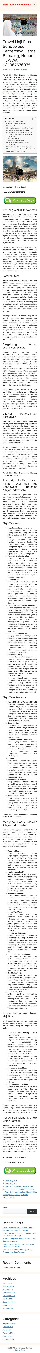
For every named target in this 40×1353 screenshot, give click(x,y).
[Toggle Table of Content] (33, 118)
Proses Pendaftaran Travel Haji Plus (19, 147)
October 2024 (8, 1299)
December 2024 (9, 1293)
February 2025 (8, 1286)
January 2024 (8, 1308)
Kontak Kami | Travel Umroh (15, 121)
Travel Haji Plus (11, 1181)
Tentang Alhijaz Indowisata (17, 124)
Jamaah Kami (12, 126)
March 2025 (7, 1283)
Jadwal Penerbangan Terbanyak (19, 130)
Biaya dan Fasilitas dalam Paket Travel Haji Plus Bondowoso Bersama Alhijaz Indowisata (20, 134)
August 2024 (7, 1305)
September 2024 (9, 1302)
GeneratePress (20, 1350)
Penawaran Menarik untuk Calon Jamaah (21, 149)
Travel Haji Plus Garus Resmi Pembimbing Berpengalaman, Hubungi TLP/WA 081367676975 (20, 1195)
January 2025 (8, 1289)
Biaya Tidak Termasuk (17, 140)
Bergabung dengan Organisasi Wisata (20, 128)
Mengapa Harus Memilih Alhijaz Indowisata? (18, 144)
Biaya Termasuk (15, 138)
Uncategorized (8, 1339)
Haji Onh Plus (8, 1327)
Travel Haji (7, 1330)
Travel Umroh (8, 1336)
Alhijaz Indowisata (20, 4)
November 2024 (9, 1296)
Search (5, 1208)
